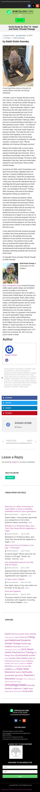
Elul (28, 377)
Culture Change (19, 375)
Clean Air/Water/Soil (21, 637)
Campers (28, 369)
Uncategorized (26, 385)
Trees (25, 679)
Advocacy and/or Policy (20, 634)
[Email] (6, 360)
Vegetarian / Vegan (20, 688)
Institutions (23, 379)
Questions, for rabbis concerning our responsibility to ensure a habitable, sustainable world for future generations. (20, 508)
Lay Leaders (15, 381)
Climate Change (16, 373)
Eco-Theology (21, 377)
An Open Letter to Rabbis (15, 579)
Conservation (9, 375)
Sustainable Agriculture (21, 383)
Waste (31, 688)
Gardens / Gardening (11, 379)
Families (33, 377)
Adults (6, 369)
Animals (12, 369)
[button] (20, 16)
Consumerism (25, 646)
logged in (15, 462)
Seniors (33, 381)
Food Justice (21, 658)
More (30, 522)
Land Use (7, 381)
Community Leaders (29, 373)
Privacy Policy (14, 789)
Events (7, 658)
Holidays (23, 661)
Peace (28, 381)
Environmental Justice (25, 655)
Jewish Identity (17, 666)
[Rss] (37, 5)
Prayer (14, 669)
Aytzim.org (5, 789)
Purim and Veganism (13, 591)
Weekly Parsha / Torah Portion (13, 691)
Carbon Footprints (9, 637)
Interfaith (32, 379)
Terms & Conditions (26, 789)
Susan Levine (11, 355)
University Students (11, 387)
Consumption (8, 649)
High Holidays (16, 661)
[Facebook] (29, 5)
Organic (22, 381)
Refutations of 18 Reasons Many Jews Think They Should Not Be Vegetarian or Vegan (20, 528)
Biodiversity (20, 369)
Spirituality (8, 383)
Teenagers (16, 385)
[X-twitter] (33, 5)
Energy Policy (10, 655)
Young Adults (23, 387)
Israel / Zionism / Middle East (18, 663)
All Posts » (18, 427)
